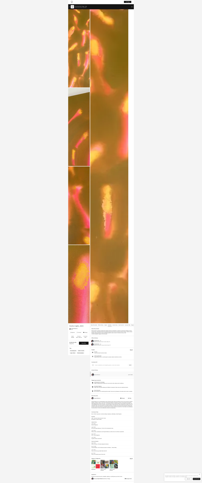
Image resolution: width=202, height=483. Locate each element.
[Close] (199, 474)
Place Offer (84, 343)
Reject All (188, 478)
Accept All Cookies (196, 478)
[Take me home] (72, 2)
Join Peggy (128, 1)
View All (131, 458)
